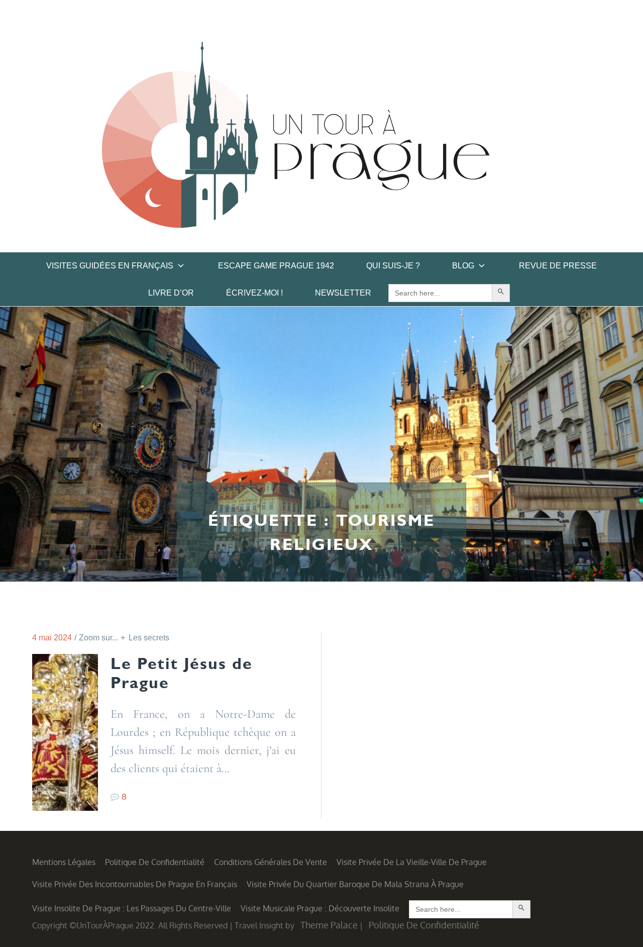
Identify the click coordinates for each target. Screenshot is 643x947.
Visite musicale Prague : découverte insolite (320, 908)
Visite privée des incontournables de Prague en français (134, 884)
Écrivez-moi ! (254, 293)
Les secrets (149, 637)
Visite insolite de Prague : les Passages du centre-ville (131, 908)
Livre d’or (171, 293)
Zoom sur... (98, 637)
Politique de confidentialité (154, 862)
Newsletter (343, 293)
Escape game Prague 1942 (276, 265)
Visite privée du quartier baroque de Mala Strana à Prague (355, 884)
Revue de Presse (558, 265)
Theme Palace (329, 924)
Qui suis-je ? (393, 265)
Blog (463, 265)
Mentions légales (63, 862)
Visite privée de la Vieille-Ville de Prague (412, 862)
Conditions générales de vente (270, 862)
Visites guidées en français (109, 265)
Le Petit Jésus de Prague (182, 673)
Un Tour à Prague (295, 138)
